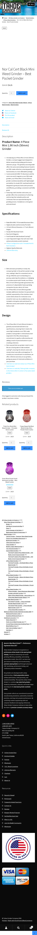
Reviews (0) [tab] (5, 130)
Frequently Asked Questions (12, 802)
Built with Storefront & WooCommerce (20, 921)
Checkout (7, 773)
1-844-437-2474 (7, 726)
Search (18, 928)
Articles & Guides (9, 756)
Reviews (6, 809)
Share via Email (9, 117)
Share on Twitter (10, 110)
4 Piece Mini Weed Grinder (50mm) (18, 102)
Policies (6, 759)
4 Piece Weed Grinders (9, 20)
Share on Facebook (10, 113)
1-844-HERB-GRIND (8, 724)
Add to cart (22, 93)
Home (5, 18)
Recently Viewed (9, 795)
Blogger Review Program (12, 812)
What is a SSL (8, 819)
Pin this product (10, 115)
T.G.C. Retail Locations (11, 766)
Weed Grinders (30, 18)
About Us (7, 780)
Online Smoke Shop (10, 753)
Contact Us (7, 806)
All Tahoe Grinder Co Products (17, 18)
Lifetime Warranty (10, 770)
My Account (7, 799)
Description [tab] (5, 125)
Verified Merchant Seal (11, 816)
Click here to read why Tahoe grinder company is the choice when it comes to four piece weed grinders (20, 371)
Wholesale (7, 763)
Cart (5, 777)
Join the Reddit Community (12, 823)
